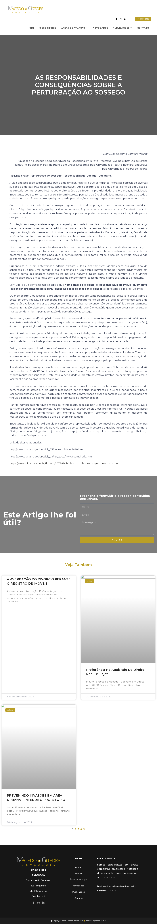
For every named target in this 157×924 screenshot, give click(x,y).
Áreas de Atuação (78, 879)
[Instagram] (121, 19)
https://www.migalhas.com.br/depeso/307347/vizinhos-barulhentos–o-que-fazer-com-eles (64, 463)
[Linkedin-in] (124, 19)
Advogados (78, 885)
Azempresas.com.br (97, 920)
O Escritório (78, 873)
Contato (78, 898)
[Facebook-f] (117, 19)
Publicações (78, 892)
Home (78, 867)
